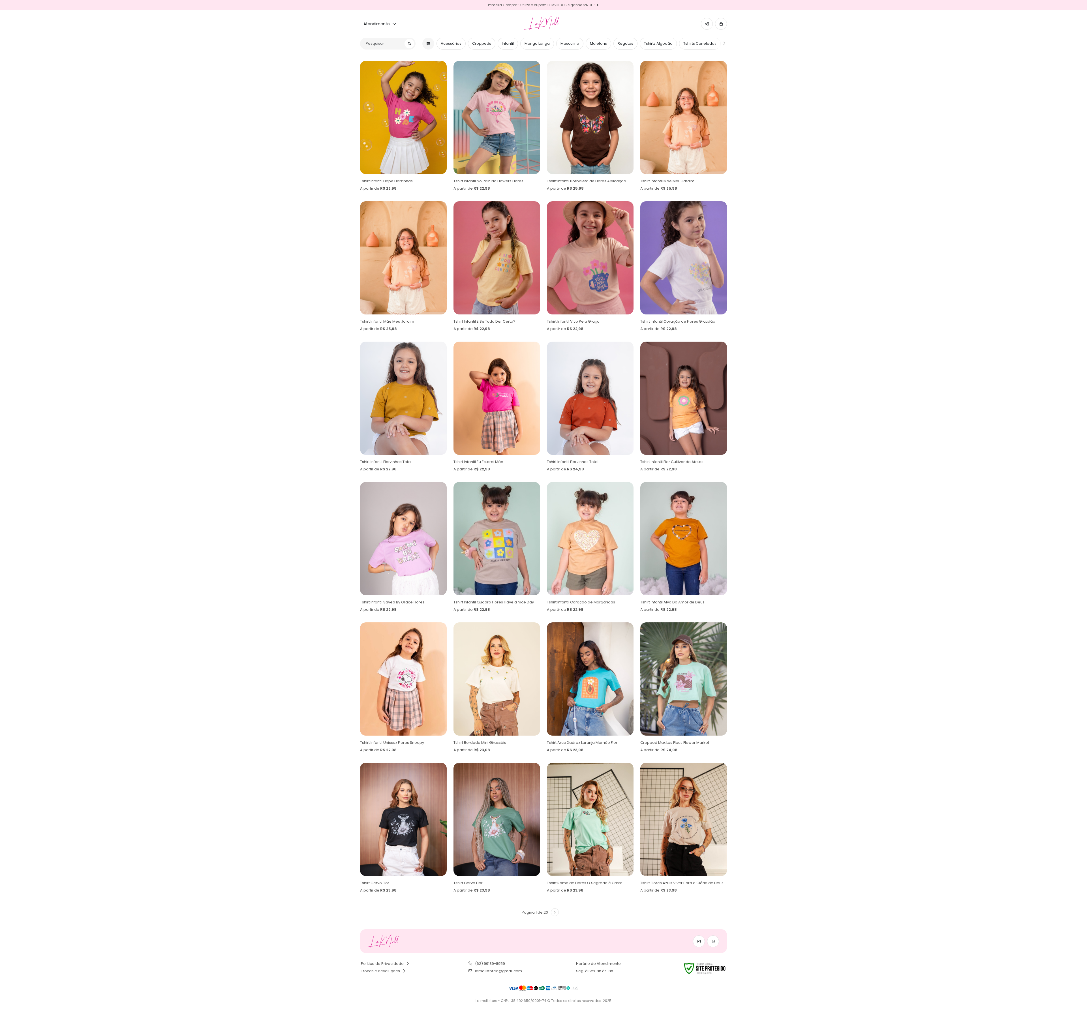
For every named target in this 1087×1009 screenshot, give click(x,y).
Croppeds (481, 43)
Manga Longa (537, 43)
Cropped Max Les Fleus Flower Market (674, 742)
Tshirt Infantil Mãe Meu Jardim (667, 181)
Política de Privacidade (382, 963)
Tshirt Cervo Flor (374, 883)
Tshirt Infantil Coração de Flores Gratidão (677, 321)
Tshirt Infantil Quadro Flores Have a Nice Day (493, 602)
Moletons (598, 43)
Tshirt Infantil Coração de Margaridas (581, 602)
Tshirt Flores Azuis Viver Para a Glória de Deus (682, 883)
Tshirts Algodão (658, 43)
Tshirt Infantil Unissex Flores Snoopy (392, 742)
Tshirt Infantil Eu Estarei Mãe (478, 461)
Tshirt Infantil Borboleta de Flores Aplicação (586, 181)
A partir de (378, 188)
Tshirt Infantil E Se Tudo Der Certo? (484, 321)
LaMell (544, 24)
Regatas (625, 43)
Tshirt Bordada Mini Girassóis (479, 742)
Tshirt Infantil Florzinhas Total (386, 461)
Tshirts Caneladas (699, 43)
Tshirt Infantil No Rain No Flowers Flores (488, 181)
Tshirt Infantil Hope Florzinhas (386, 181)
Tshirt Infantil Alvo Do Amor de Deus (672, 602)
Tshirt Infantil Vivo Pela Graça (573, 321)
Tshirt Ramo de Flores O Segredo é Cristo (584, 883)
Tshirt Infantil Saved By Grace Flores (392, 602)
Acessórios (451, 43)
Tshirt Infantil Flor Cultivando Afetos (671, 461)
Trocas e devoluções (380, 971)
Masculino (569, 43)
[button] (707, 24)
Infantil (508, 43)
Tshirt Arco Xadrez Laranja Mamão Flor (582, 742)
